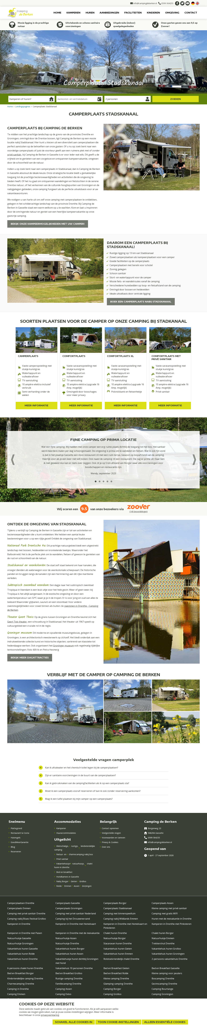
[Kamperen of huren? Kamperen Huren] (31, 99)
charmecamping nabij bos (81, 854)
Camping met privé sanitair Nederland (75, 913)
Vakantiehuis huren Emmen (118, 953)
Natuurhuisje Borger (115, 938)
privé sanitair (14, 154)
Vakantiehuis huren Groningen (168, 953)
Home (57, 12)
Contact (190, 12)
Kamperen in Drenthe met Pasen (24, 933)
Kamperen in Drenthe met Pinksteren (171, 923)
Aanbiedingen (109, 12)
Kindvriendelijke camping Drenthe (25, 978)
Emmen (67, 886)
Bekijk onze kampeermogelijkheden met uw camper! (48, 223)
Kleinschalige (62, 846)
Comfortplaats (73, 356)
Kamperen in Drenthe (18, 923)
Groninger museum (63, 645)
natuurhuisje (78, 863)
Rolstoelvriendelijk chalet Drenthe (121, 958)
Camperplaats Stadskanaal (118, 908)
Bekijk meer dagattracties (30, 657)
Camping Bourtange (162, 988)
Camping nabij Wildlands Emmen (121, 918)
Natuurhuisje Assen (65, 938)
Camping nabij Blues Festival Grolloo (26, 918)
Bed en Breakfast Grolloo (68, 973)
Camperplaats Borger (115, 903)
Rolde (59, 886)
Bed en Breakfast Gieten (116, 968)
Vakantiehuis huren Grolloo (166, 948)
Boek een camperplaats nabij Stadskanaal (140, 301)
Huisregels (15, 837)
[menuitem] (57, 13)
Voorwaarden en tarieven (113, 837)
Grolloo (82, 881)
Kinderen (153, 12)
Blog (13, 847)
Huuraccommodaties (66, 833)
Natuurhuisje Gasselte (19, 938)
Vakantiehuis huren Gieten (118, 948)
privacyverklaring (50, 1015)
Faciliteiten (133, 12)
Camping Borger (112, 988)
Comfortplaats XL (120, 356)
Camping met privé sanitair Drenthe (26, 913)
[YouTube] (187, 3)
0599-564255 (154, 837)
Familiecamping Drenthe (68, 983)
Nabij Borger (62, 881)
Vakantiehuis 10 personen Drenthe (74, 968)
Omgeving (172, 12)
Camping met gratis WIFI (165, 913)
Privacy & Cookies (110, 842)
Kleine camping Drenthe (116, 978)
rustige (74, 846)
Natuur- (60, 854)
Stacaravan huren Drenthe (118, 943)
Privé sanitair (62, 859)
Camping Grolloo (112, 994)
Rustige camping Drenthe (69, 978)
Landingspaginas (22, 106)
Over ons (106, 847)
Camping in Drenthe (18, 988)
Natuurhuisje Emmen (163, 938)
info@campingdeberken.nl (160, 842)
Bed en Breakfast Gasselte (166, 968)
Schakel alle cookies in (73, 1022)
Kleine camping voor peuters (167, 973)
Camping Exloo (63, 994)
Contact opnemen (110, 828)
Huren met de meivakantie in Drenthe (172, 918)
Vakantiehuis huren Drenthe (22, 958)
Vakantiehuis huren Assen (69, 953)
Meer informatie (36, 405)
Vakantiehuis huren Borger (69, 948)
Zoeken (175, 99)
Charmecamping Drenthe (20, 983)
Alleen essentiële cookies (164, 1022)
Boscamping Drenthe (163, 978)
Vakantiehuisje (63, 863)
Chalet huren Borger (163, 933)
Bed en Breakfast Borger (20, 973)
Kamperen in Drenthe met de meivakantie (77, 933)
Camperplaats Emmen (19, 908)
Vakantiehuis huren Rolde (21, 953)
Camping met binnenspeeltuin (119, 913)
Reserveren (16, 851)
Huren (90, 12)
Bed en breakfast (64, 872)
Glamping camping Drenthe (118, 983)
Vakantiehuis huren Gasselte (22, 948)
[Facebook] (177, 3)
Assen (76, 886)
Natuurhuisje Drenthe (67, 943)
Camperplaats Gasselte (67, 903)
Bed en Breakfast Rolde (116, 973)
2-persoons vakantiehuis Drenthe (169, 958)
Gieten (74, 881)
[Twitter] (182, 3)
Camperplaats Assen (162, 903)
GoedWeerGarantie (19, 842)
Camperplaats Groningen (68, 908)
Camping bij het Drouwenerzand (72, 918)
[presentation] (13, 460)
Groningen (86, 886)
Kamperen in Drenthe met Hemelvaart (75, 923)
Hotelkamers (62, 876)
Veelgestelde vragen (111, 833)
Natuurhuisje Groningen (20, 943)
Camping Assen (63, 988)
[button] (96, 481)
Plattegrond (16, 828)
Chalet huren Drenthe (115, 933)
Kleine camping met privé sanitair (169, 908)
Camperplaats (28, 356)
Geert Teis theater (17, 621)
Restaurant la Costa (20, 833)
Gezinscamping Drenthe (164, 983)
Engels (197, 3)
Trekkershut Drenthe (163, 943)
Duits (193, 3)
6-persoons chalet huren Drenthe (25, 968)
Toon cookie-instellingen (118, 1022)
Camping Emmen (16, 994)
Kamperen (73, 12)
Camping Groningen (162, 994)
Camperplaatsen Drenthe (20, 903)
